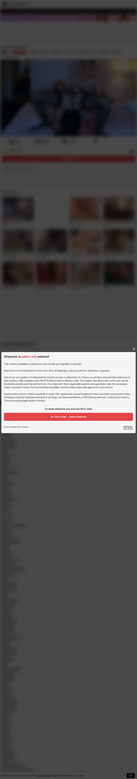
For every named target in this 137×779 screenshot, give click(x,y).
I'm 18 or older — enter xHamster (68, 416)
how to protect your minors (16, 427)
